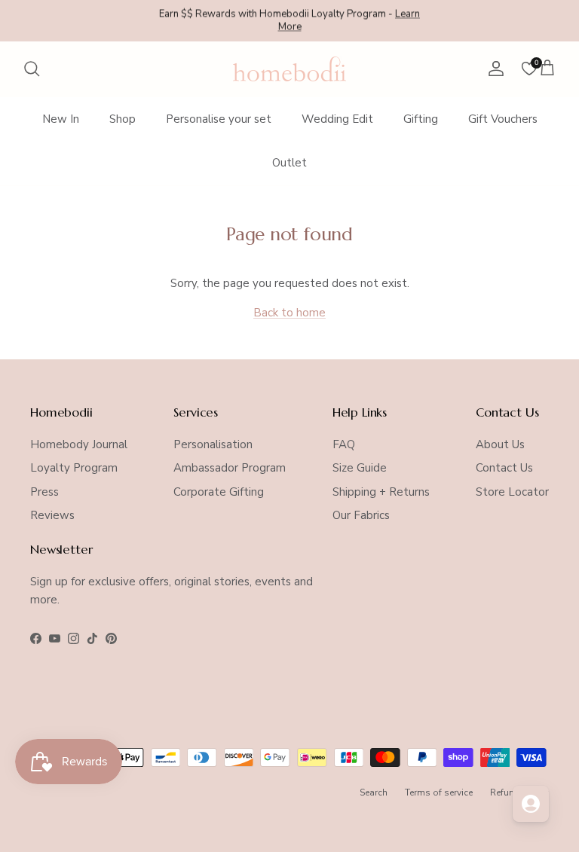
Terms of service (439, 792)
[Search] (32, 69)
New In (60, 119)
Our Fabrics (361, 515)
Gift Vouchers (503, 119)
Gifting (420, 119)
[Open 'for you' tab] (531, 804)
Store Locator (512, 491)
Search (374, 792)
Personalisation (213, 444)
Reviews (52, 515)
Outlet (289, 162)
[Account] (493, 69)
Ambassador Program (229, 467)
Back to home (289, 312)
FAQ (343, 444)
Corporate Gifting (218, 491)
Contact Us (504, 467)
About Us (500, 444)
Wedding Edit (337, 119)
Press (44, 491)
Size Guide (359, 467)
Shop (122, 119)
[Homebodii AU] (289, 68)
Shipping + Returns (381, 491)
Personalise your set (218, 119)
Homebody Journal (78, 444)
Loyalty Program (74, 467)
